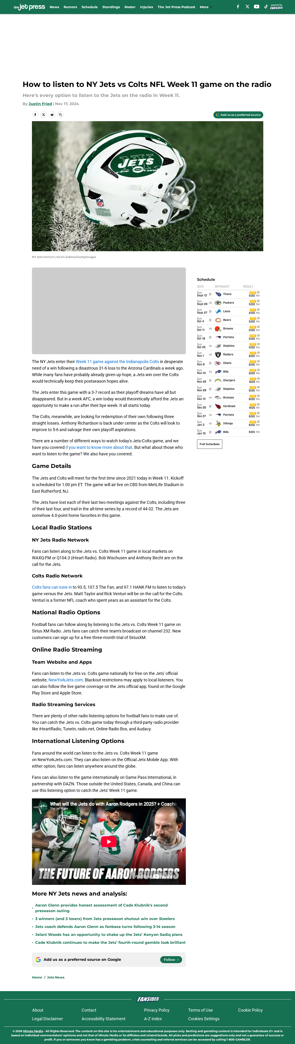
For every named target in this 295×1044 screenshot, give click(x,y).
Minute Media (33, 1031)
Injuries (146, 7)
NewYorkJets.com (66, 679)
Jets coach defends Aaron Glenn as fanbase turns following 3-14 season (105, 926)
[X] (247, 6)
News (54, 7)
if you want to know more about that (99, 447)
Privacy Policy (157, 1010)
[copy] (60, 114)
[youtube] (256, 6)
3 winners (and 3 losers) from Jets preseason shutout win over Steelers (105, 919)
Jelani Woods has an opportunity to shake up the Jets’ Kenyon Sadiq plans (109, 934)
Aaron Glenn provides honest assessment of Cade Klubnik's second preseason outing (101, 908)
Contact (89, 1010)
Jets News (55, 977)
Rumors (70, 7)
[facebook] (238, 6)
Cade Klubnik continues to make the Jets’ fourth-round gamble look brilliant (110, 942)
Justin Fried (40, 104)
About (37, 1010)
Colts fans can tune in (52, 587)
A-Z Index (153, 1018)
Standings (111, 7)
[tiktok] (266, 6)
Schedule (90, 7)
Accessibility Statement (103, 1018)
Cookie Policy (250, 1010)
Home (37, 977)
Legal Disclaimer (47, 1018)
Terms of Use (200, 1010)
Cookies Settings (203, 1018)
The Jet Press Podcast (176, 7)
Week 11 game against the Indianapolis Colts (117, 361)
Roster (130, 7)
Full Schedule (210, 444)
